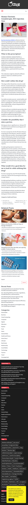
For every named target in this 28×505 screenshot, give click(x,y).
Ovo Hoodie (5, 481)
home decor (23, 468)
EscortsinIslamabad (18, 463)
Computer (3, 319)
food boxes (19, 466)
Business (3, 314)
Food (2, 329)
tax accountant (13, 484)
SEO (17, 481)
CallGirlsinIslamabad (7, 453)
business (4, 450)
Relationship (4, 345)
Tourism (3, 352)
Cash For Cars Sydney (15, 455)
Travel (2, 355)
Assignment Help (13, 445)
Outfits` (17, 479)
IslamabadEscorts (6, 474)
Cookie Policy (15, 496)
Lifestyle (3, 340)
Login (2, 494)
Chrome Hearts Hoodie (7, 458)
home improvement (7, 471)
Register (3, 496)
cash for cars (5, 455)
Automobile (4, 312)
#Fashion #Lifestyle (7, 442)
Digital (3, 322)
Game (2, 331)
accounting (5, 445)
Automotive (16, 447)
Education (3, 324)
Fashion (3, 326)
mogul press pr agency (7, 479)
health (9, 468)
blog (21, 447)
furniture (4, 468)
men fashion (13, 476)
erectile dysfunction (7, 463)
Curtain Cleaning (19, 458)
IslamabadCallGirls (18, 471)
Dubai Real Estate (6, 460)
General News (4, 333)
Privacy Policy (4, 501)
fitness (9, 466)
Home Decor (4, 338)
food (13, 466)
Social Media (4, 348)
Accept (11, 499)
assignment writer (6, 447)
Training (4, 487)
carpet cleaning (18, 453)
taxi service (21, 484)
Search (3, 279)
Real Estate (4, 343)
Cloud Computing (5, 317)
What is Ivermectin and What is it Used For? (12, 271)
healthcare (15, 468)
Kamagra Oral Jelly (17, 474)
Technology (4, 350)
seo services (5, 484)
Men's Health (5, 476)
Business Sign (11, 450)
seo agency (23, 481)
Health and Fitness (12, 197)
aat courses (16, 442)
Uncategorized (5, 357)
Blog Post (3, 498)
